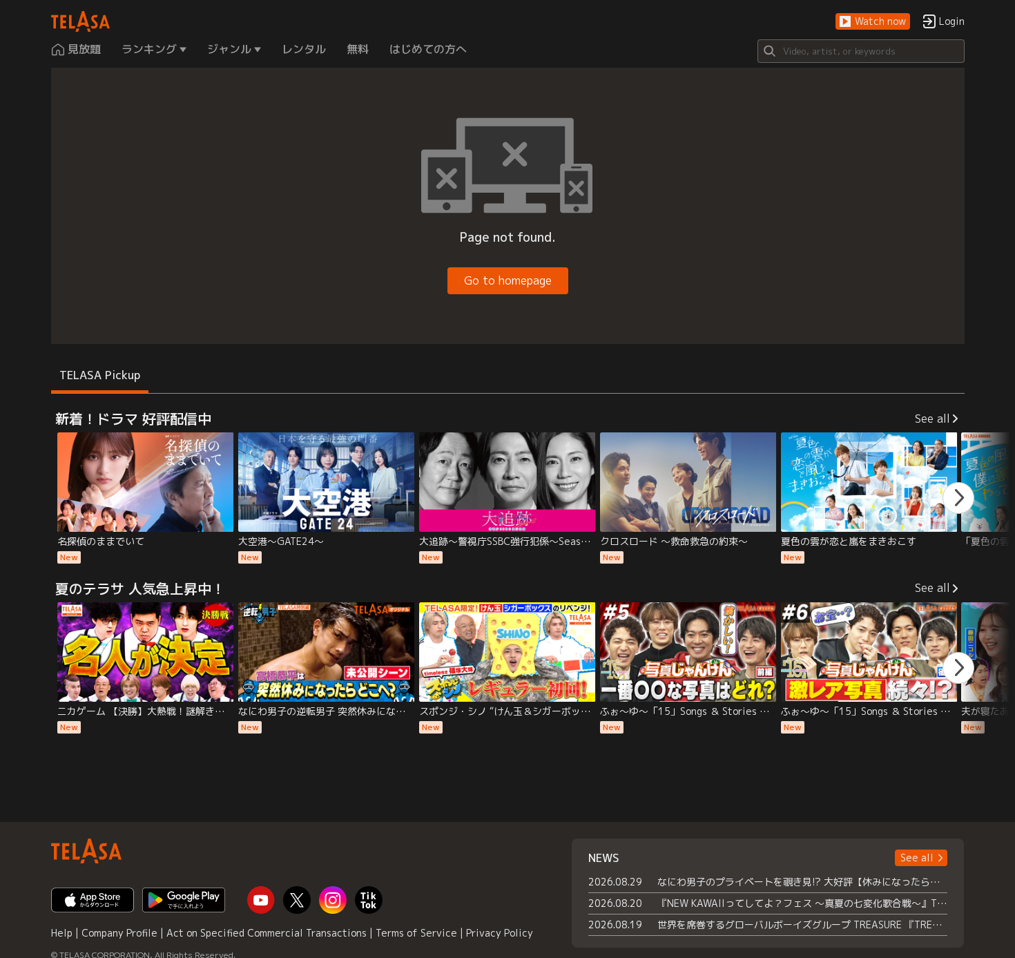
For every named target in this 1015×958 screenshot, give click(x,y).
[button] (872, 21)
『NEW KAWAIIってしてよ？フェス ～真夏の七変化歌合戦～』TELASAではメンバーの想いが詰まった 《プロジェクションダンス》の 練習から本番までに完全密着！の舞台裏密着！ (802, 903)
